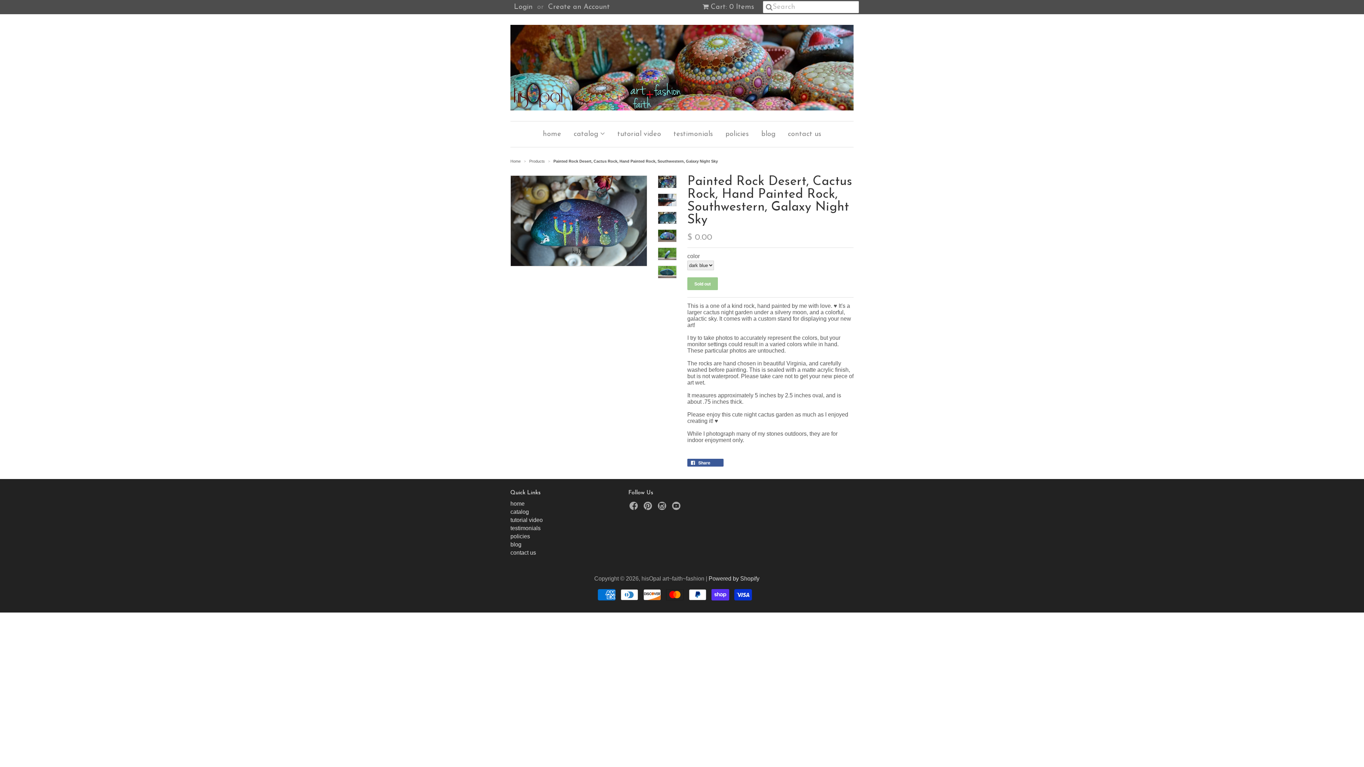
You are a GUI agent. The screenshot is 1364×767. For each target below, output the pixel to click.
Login (523, 7)
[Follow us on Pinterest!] (649, 508)
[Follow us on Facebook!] (634, 508)
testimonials (693, 134)
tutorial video (639, 134)
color (693, 256)
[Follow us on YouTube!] (677, 508)
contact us (804, 134)
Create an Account (579, 7)
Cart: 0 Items (732, 7)
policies (737, 134)
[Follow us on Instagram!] (663, 508)
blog (768, 134)
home (552, 134)
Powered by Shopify (734, 579)
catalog (587, 134)
